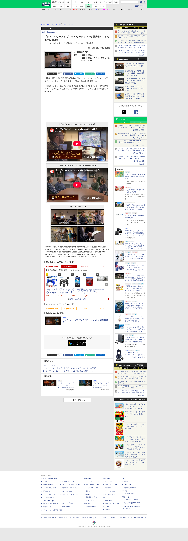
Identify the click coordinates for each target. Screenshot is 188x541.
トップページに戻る (77, 400)
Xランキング (123, 119)
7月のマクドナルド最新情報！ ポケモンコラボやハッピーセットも (133, 400)
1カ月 (142, 27)
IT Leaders (46, 491)
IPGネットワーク (127, 497)
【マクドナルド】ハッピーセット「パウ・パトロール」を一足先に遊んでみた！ (135, 447)
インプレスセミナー (68, 491)
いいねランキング (138, 122)
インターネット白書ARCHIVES (52, 510)
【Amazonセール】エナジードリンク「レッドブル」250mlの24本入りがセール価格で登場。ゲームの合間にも (131, 52)
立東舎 (88, 491)
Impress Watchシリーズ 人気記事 (131, 365)
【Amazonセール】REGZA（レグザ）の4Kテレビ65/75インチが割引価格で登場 (135, 329)
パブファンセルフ (129, 494)
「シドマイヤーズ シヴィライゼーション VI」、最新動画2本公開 (66, 385)
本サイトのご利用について (49, 518)
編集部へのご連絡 (87, 518)
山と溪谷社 (87, 494)
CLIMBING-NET (90, 500)
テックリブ (106, 507)
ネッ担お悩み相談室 (49, 497)
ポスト (53, 73)
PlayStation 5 (69, 266)
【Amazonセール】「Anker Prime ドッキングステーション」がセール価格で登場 (135, 339)
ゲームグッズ (85, 266)
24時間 (126, 27)
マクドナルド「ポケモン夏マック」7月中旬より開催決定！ (135, 414)
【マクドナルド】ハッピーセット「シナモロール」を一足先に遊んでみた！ (135, 455)
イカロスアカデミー (111, 494)
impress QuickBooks (130, 488)
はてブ (80, 73)
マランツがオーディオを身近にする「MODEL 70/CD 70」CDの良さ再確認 (135, 81)
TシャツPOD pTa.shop (131, 500)
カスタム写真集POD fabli (132, 503)
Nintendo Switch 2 (53, 266)
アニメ (101, 266)
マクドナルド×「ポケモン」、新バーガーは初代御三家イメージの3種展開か (135, 439)
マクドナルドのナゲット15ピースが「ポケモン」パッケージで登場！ (135, 426)
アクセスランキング (126, 25)
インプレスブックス (68, 503)
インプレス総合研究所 (49, 488)
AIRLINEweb (108, 481)
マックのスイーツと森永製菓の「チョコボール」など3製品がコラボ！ (135, 462)
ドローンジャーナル (49, 494)
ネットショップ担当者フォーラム (71, 484)
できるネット (47, 507)
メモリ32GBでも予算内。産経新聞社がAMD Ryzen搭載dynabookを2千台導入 (134, 96)
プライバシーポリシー (101, 518)
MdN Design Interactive (112, 503)
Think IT (45, 481)
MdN (104, 497)
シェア (69, 73)
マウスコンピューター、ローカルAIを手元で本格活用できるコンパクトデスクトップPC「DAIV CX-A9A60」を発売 (135, 235)
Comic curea (127, 484)
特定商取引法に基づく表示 (139, 518)
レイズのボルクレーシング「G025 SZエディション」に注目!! (135, 88)
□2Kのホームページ (50, 365)
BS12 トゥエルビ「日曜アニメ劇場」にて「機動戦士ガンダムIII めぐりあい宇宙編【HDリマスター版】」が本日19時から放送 (135, 308)
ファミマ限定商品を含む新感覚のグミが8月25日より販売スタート (135, 177)
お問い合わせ (63, 518)
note (91, 73)
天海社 (126, 481)
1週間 (134, 27)
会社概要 (112, 518)
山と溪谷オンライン (92, 497)
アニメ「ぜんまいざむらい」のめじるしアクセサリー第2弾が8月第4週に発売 (135, 319)
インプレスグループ (123, 518)
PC (89, 9)
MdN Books (108, 500)
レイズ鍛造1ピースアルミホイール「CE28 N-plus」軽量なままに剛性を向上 (134, 73)
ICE (123, 478)
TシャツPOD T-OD (92, 488)
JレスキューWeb (110, 491)
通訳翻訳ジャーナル (111, 488)
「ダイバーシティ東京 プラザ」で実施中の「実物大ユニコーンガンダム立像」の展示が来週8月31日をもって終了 (132, 42)
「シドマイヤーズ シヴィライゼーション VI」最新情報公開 (101, 385)
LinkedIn (102, 73)
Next (107, 284)
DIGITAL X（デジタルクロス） (71, 494)
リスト (60, 73)
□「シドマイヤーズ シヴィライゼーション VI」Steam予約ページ (68, 371)
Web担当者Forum (48, 484)
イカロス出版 (107, 478)
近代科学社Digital (91, 506)
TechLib (107, 509)
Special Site (123, 59)
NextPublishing (66, 506)
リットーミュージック (92, 481)
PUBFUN (124, 491)
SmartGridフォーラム (68, 481)
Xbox (85, 308)
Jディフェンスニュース (112, 484)
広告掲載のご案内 (74, 518)
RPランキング (122, 122)
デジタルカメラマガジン (50, 503)
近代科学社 (87, 503)
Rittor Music (87, 478)
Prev (47, 284)
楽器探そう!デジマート (92, 484)
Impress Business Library (69, 488)
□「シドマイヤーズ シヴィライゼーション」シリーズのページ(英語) (69, 368)
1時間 (118, 27)
